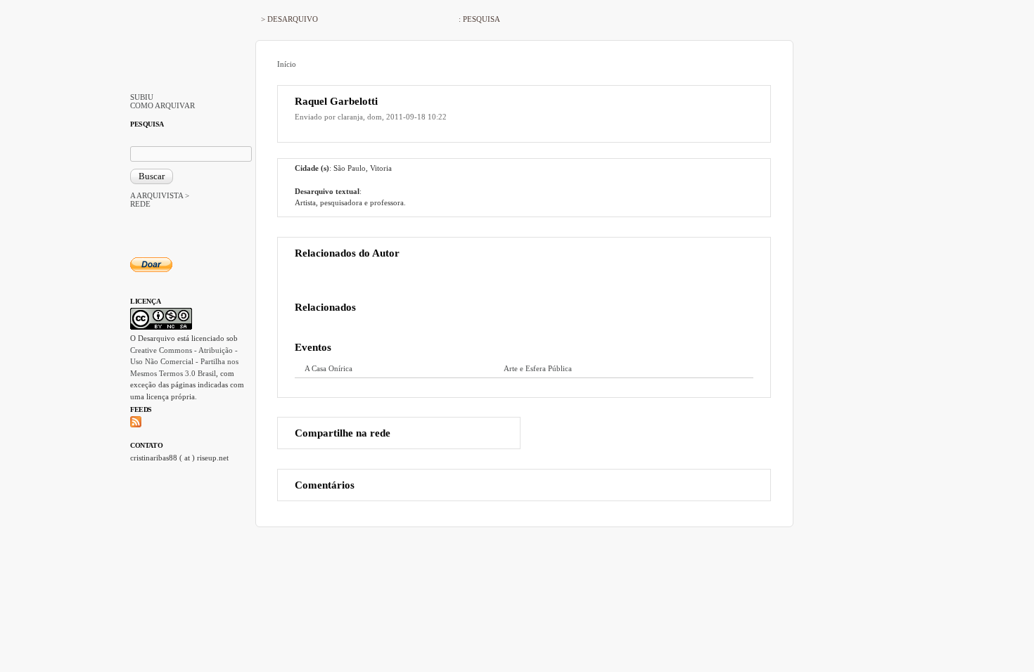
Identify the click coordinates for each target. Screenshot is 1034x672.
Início (286, 64)
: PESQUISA (479, 19)
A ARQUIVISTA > (159, 195)
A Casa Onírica (328, 368)
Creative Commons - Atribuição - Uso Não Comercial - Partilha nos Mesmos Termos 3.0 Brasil (184, 361)
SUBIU (141, 97)
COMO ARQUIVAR (162, 105)
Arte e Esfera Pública (538, 368)
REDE (140, 204)
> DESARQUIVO (289, 19)
